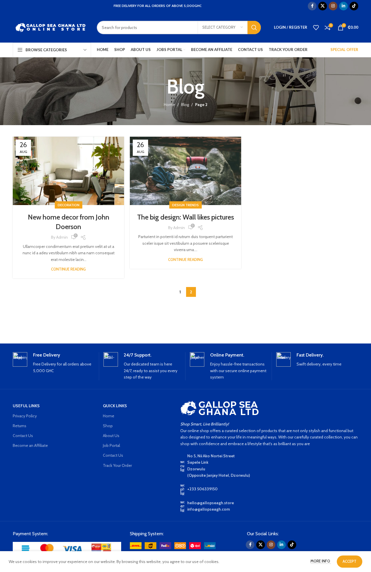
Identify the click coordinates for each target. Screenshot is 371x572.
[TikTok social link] (354, 6)
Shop (108, 425)
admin (62, 237)
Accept (350, 561)
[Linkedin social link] (343, 6)
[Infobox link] (53, 363)
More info (320, 561)
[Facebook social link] (312, 6)
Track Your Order (117, 465)
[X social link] (322, 6)
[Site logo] (50, 27)
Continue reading (68, 269)
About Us (111, 435)
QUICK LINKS (115, 405)
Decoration (68, 205)
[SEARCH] (254, 27)
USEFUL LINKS (26, 405)
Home (169, 104)
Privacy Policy (25, 416)
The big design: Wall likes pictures (185, 217)
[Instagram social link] (333, 6)
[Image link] (67, 548)
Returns (19, 425)
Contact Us (23, 435)
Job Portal (111, 445)
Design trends (185, 205)
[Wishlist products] (316, 27)
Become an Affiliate (30, 445)
